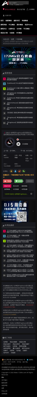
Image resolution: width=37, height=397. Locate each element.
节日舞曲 (26, 29)
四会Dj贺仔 (7, 344)
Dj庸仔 (25, 350)
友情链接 (4, 394)
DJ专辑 (19, 29)
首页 (2, 20)
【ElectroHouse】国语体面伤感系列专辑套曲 (20, 103)
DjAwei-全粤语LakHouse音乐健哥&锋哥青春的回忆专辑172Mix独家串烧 (20, 275)
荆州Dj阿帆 (22, 346)
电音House (29, 25)
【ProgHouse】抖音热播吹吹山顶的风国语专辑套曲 (20, 93)
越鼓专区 (17, 20)
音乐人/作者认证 (9, 9)
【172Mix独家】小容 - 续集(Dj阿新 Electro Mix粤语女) (18, 236)
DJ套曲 (12, 33)
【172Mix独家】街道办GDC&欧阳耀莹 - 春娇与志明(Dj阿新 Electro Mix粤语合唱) (20, 231)
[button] (4, 211)
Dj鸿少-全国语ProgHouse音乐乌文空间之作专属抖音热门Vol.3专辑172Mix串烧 (20, 251)
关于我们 (4, 380)
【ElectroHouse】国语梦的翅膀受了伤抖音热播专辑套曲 (20, 79)
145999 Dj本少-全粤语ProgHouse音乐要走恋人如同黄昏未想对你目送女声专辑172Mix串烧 (16, 194)
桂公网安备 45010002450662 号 (14, 360)
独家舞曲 (9, 20)
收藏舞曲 (20, 181)
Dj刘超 (18, 350)
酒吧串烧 (4, 25)
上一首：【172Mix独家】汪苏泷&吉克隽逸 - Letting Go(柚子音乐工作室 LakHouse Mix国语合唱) (10, 151)
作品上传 (4, 391)
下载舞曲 (8, 181)
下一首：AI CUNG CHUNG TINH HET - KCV (27, 151)
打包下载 (22, 9)
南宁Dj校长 (7, 346)
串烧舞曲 (25, 20)
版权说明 (4, 383)
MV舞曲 (19, 33)
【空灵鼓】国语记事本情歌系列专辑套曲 (20, 113)
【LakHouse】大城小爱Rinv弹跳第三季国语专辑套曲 (20, 88)
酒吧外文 (4, 29)
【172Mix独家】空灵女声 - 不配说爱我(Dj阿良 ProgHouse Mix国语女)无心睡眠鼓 (20, 246)
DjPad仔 (6, 353)
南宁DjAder (26, 348)
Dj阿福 (15, 346)
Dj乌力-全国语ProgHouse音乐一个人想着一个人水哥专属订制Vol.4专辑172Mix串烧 (20, 270)
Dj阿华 (12, 350)
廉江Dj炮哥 (16, 348)
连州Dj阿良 (7, 348)
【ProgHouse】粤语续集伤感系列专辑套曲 (20, 118)
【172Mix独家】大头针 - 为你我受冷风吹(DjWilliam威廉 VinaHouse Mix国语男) (20, 265)
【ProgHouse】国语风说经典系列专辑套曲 (20, 123)
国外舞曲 (20, 25)
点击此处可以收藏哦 (9, 314)
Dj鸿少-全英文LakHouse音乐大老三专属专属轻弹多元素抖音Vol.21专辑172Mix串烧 (20, 255)
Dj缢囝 (13, 353)
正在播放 (25, 144)
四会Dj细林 (13, 342)
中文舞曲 (12, 25)
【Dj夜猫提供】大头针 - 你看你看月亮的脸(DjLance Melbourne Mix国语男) (20, 260)
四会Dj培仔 (16, 344)
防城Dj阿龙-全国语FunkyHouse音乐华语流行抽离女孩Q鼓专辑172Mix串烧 (20, 241)
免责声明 (4, 385)
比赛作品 (12, 29)
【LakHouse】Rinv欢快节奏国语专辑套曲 (20, 83)
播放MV (29, 181)
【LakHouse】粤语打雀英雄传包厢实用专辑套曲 (20, 98)
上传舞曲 (31, 9)
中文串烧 (19, 39)
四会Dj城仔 (25, 344)
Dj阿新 (5, 342)
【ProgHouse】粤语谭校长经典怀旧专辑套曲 (20, 108)
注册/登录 (8, 15)
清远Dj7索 (4, 33)
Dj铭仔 (5, 350)
